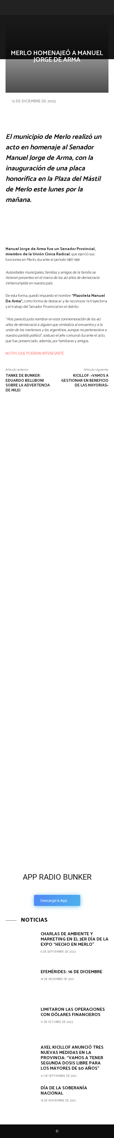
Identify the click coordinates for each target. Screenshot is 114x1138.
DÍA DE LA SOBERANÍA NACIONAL (64, 1090)
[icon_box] (57, 887)
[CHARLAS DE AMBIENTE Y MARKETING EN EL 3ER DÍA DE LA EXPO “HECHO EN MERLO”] (21, 945)
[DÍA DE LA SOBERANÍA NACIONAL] (21, 1099)
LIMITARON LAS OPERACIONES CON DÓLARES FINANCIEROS (73, 1012)
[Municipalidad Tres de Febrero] (41, 748)
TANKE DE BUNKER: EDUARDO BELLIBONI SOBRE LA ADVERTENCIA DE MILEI (28, 383)
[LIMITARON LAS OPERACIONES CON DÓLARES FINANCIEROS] (21, 1021)
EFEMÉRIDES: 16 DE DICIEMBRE (71, 972)
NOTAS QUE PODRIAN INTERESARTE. (35, 353)
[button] (9, 7)
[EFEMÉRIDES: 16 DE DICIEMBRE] (21, 983)
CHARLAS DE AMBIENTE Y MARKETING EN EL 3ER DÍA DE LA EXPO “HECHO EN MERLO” (74, 939)
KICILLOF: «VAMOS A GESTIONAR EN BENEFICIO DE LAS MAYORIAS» (84, 381)
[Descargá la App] (57, 826)
